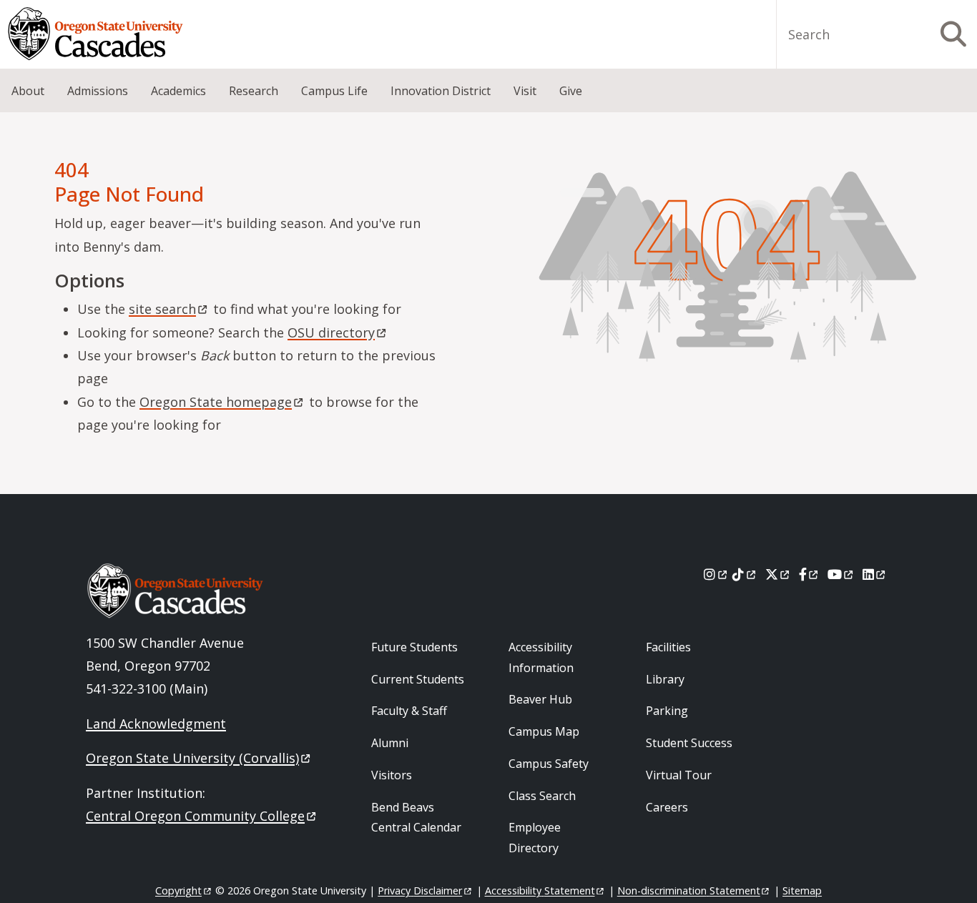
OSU (331, 332)
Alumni (389, 743)
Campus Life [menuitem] (334, 91)
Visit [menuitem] (525, 91)
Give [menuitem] (570, 91)
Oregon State (215, 401)
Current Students (417, 679)
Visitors (391, 775)
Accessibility (540, 890)
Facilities (668, 647)
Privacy (420, 890)
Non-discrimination (688, 890)
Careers (667, 807)
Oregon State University (192, 757)
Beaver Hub (540, 699)
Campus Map (544, 731)
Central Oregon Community (195, 815)
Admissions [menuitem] (97, 91)
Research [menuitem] (253, 91)
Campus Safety (549, 763)
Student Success (689, 743)
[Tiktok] (744, 574)
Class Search (542, 796)
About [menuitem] (27, 91)
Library (665, 679)
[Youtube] (841, 574)
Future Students (414, 647)
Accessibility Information (541, 657)
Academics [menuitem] (178, 91)
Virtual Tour (679, 775)
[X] (778, 574)
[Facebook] (809, 574)
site (162, 308)
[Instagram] (716, 574)
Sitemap (802, 890)
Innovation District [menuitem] (441, 91)
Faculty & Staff (409, 711)
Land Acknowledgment (156, 723)
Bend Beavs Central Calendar (416, 817)
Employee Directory (535, 837)
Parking (667, 711)
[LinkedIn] (875, 574)
